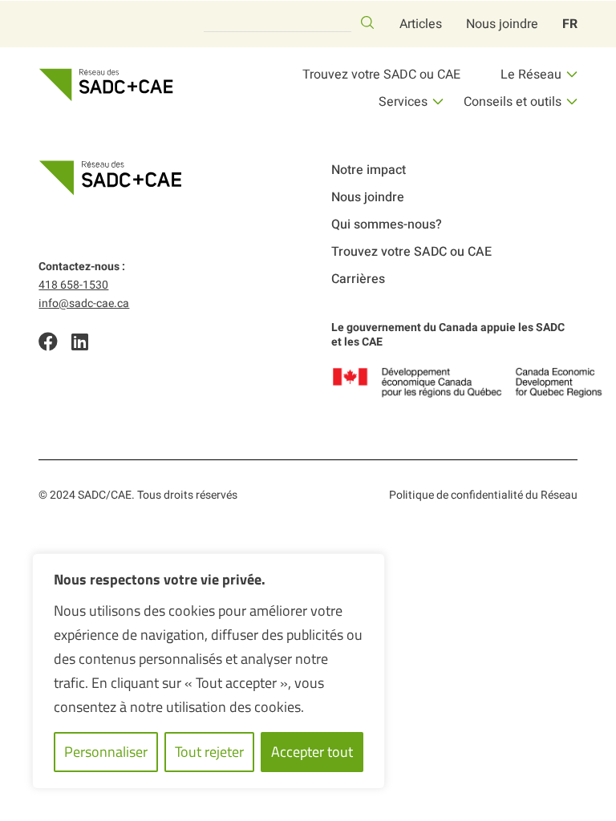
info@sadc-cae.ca (83, 303)
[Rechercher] (367, 22)
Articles (420, 24)
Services (403, 101)
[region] (208, 671)
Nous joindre (502, 24)
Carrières (358, 279)
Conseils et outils (512, 101)
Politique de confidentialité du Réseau (483, 495)
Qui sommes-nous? (386, 224)
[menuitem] (570, 24)
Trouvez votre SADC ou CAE (381, 74)
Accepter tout (312, 751)
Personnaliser (106, 751)
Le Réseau (530, 74)
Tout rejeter (209, 751)
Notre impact (368, 170)
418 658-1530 (73, 285)
